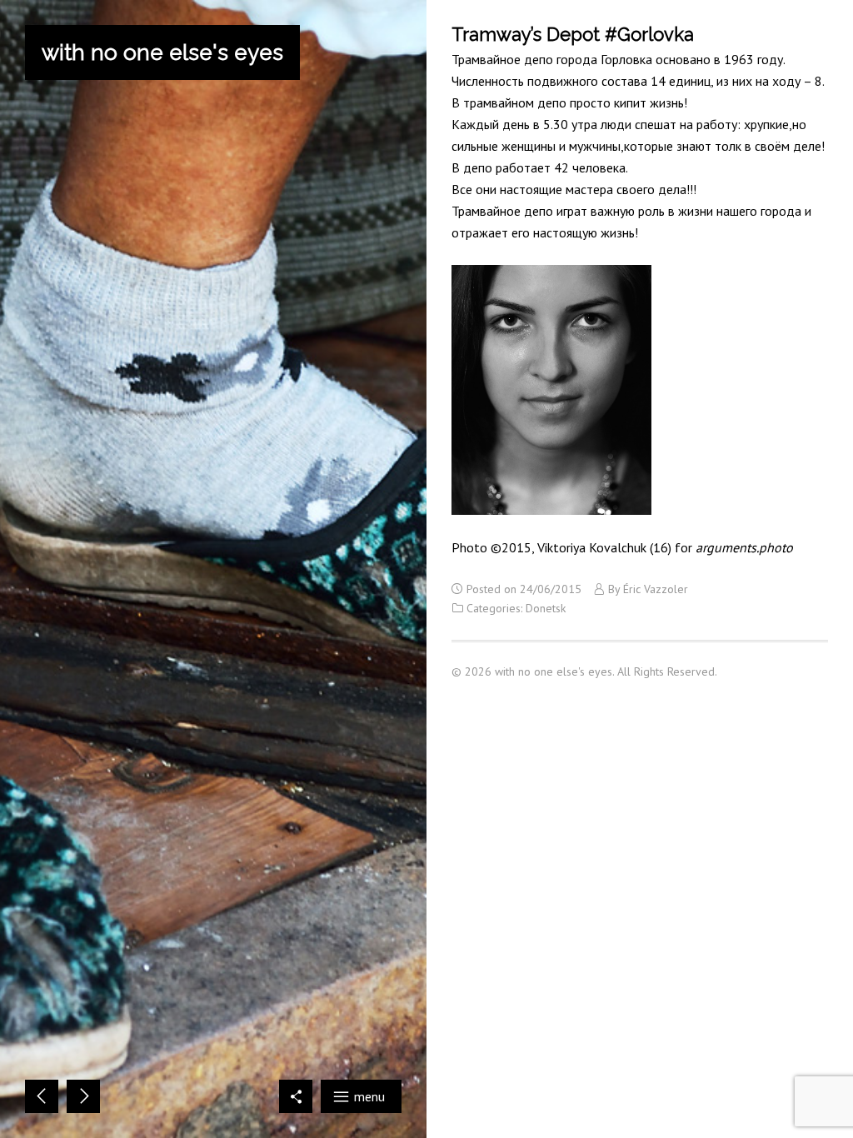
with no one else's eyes (162, 52)
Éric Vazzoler (655, 588)
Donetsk (546, 608)
